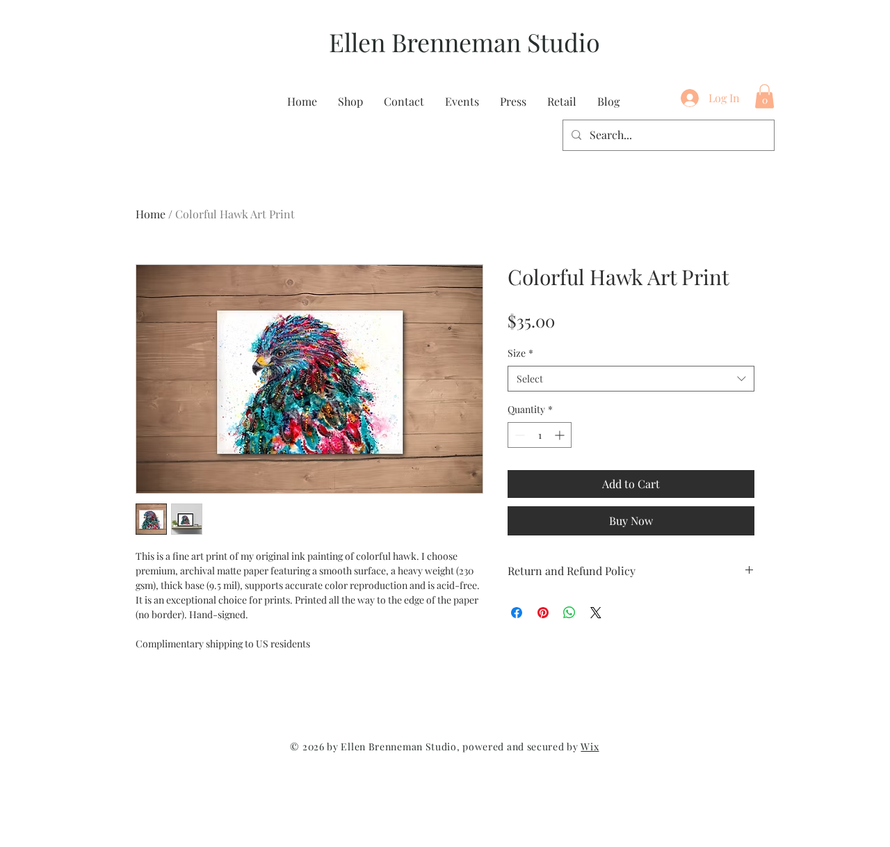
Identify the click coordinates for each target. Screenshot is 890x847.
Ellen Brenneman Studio (464, 41)
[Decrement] (518, 435)
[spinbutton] (539, 435)
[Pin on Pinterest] (543, 612)
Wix (590, 746)
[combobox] (631, 379)
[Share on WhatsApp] (569, 612)
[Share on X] (596, 612)
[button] (764, 96)
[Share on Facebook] (516, 612)
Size (520, 353)
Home (150, 214)
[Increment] (560, 435)
